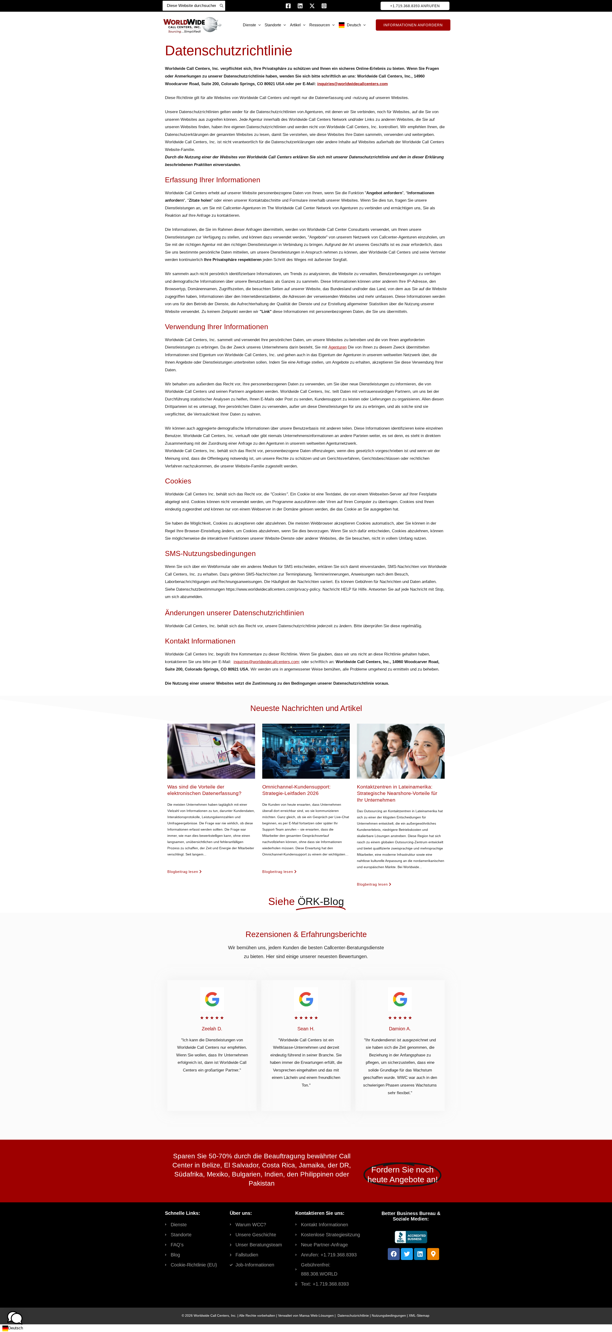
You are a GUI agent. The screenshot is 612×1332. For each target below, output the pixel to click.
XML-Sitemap (419, 1315)
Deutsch (15, 1328)
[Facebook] (288, 6)
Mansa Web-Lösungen (316, 1315)
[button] (415, 6)
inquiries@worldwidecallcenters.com (352, 84)
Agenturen (337, 347)
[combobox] (12, 1328)
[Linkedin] (300, 6)
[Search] (222, 6)
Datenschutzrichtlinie (353, 1315)
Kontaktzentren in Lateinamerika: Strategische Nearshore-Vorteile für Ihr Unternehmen (397, 793)
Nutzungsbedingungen (389, 1315)
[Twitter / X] (312, 6)
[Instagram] (324, 6)
